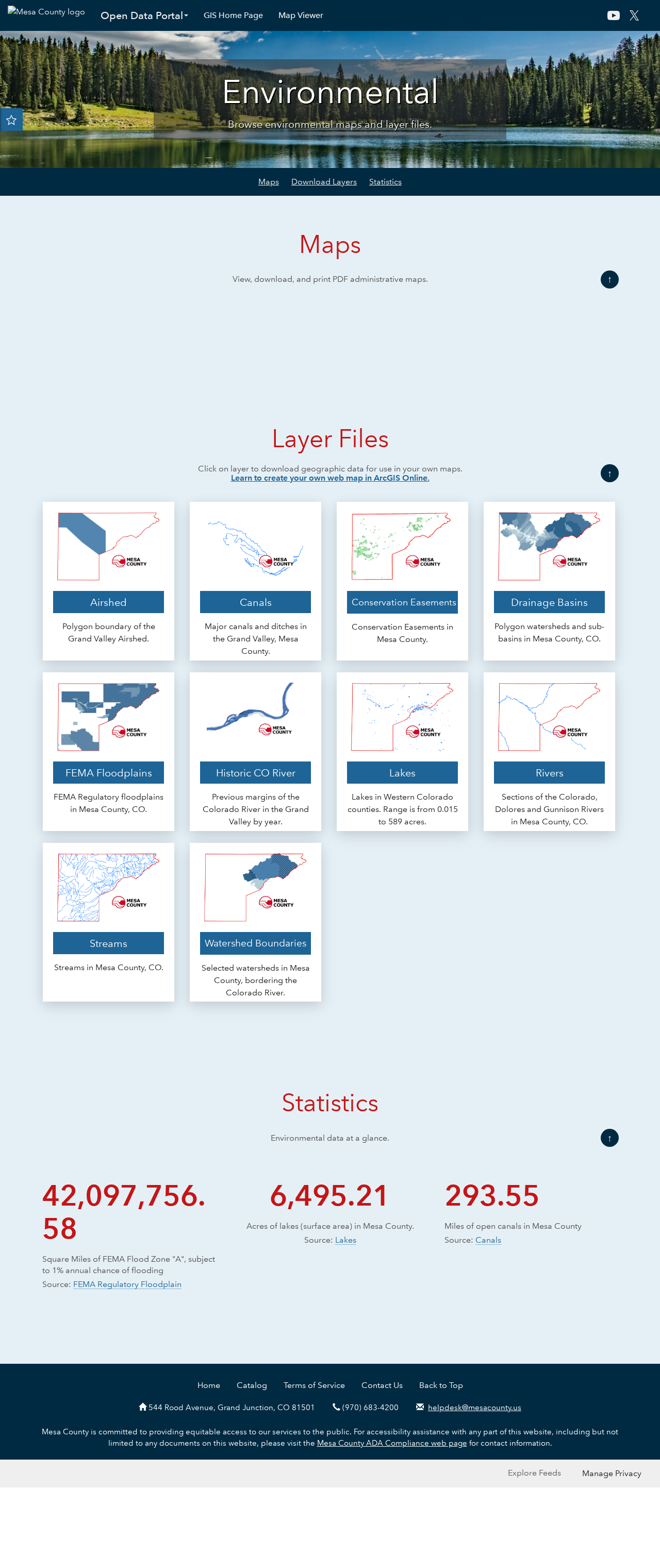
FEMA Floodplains (108, 789)
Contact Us (382, 1402)
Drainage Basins (549, 619)
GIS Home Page (233, 15)
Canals (256, 619)
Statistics (385, 182)
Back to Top (441, 1402)
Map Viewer (300, 15)
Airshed (108, 619)
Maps (268, 182)
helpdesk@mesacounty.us (474, 1424)
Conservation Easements (404, 618)
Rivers (550, 789)
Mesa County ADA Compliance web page (392, 1459)
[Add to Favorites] (11, 119)
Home (208, 1402)
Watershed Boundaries (255, 960)
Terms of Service (314, 1402)
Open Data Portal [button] (142, 15)
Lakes (402, 789)
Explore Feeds (534, 1490)
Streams (108, 960)
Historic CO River (255, 789)
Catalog (252, 1402)
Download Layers (324, 182)
